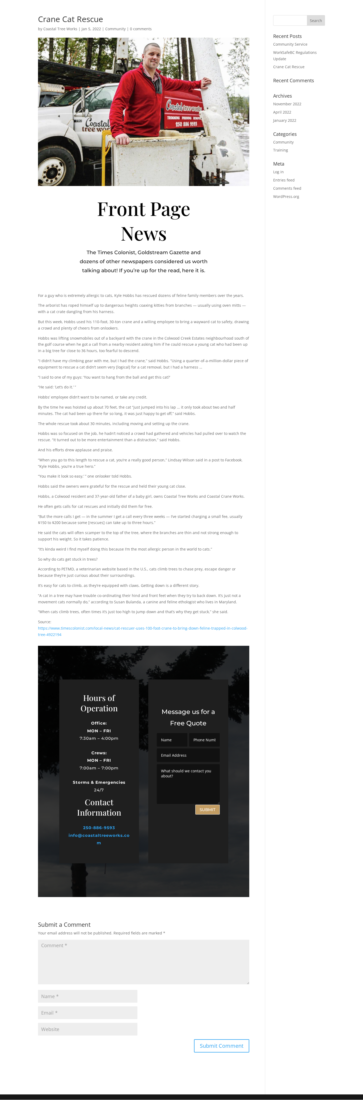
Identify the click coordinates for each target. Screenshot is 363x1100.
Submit (208, 809)
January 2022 (284, 120)
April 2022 (282, 112)
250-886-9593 (99, 827)
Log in (278, 171)
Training (280, 150)
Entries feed (284, 180)
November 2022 (287, 103)
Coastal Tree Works (60, 28)
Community (115, 28)
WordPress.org (286, 196)
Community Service (290, 44)
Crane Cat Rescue (289, 66)
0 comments (141, 28)
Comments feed (287, 188)
